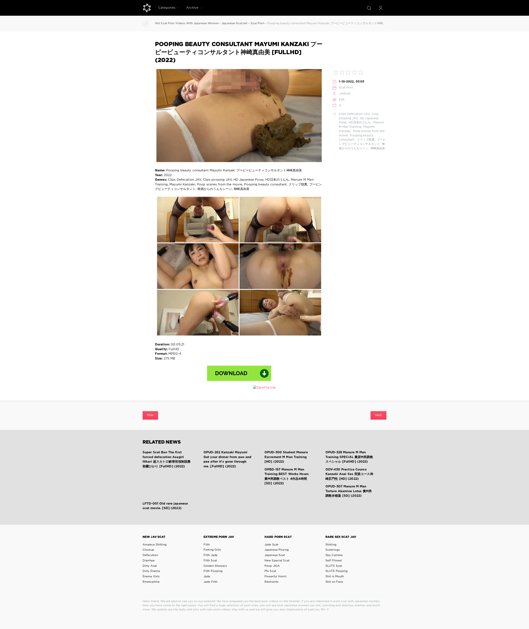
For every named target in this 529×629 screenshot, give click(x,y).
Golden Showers (215, 566)
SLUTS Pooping (336, 571)
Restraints (271, 582)
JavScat (344, 93)
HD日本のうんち (359, 122)
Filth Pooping (213, 571)
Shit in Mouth (334, 576)
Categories (166, 7)
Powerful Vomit (275, 576)
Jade (207, 576)
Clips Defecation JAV (354, 114)
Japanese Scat (274, 555)
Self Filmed (333, 560)
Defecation (150, 555)
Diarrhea (149, 560)
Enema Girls (151, 576)
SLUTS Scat (333, 566)
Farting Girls (212, 550)
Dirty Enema (151, 571)
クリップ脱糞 (365, 139)
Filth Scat (210, 560)
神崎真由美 (377, 148)
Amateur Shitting (155, 544)
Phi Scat (270, 571)
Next (378, 415)
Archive (192, 7)
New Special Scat (277, 560)
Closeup (148, 550)
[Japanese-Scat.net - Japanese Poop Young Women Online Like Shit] (147, 8)
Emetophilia (151, 582)
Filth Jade (210, 555)
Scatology (332, 550)
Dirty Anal (150, 566)
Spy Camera (334, 555)
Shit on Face (334, 582)
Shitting (330, 544)
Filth (207, 544)
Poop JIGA (272, 566)
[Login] (380, 8)
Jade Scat (271, 544)
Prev (150, 415)
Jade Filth (210, 582)
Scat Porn (346, 87)
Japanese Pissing (276, 550)
